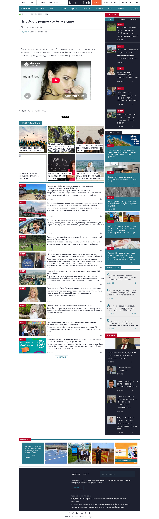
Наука (52, 9)
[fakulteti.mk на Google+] (77, 513)
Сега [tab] (109, 19)
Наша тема (25, 9)
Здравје (74, 9)
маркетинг (76, 474)
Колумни (99, 9)
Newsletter (77, 488)
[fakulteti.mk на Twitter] (73, 513)
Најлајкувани (25, 439)
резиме (37, 111)
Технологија (86, 9)
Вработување (54, 2)
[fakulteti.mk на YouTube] (85, 513)
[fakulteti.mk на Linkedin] (82, 513)
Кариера (121, 9)
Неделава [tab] (121, 19)
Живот (110, 9)
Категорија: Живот (38, 27)
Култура (63, 9)
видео (24, 111)
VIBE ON (96, 2)
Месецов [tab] (133, 19)
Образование (40, 9)
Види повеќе (61, 357)
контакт (86, 474)
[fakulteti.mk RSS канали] (89, 513)
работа (30, 111)
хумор (44, 111)
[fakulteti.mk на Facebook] (69, 513)
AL (24, 2)
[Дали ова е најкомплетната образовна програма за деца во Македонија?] (126, 453)
